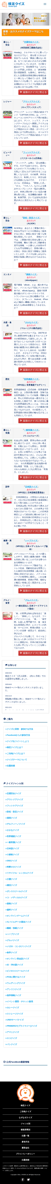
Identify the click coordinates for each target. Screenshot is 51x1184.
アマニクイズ (13, 1032)
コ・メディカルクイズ (17, 897)
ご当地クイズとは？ (16, 753)
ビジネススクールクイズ (18, 971)
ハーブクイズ (31, 540)
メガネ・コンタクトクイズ (19, 946)
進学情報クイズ (14, 995)
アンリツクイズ (14, 989)
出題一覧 (25, 1136)
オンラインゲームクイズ (18, 916)
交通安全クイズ (31, 42)
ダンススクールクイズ (17, 891)
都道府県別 (25, 1130)
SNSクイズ (12, 861)
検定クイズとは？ (15, 747)
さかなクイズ (31, 322)
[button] (5, 19)
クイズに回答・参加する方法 (20, 729)
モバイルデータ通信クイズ (19, 922)
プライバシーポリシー (25, 1154)
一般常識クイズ (31, 430)
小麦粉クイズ (13, 854)
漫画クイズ (31, 274)
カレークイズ (13, 1007)
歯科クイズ (12, 910)
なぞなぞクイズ (25, 1118)
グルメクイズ (31, 600)
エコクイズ (12, 1038)
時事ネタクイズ (14, 867)
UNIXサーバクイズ (15, 1020)
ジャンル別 (25, 1124)
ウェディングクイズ (16, 983)
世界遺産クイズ (31, 379)
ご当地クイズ (25, 1111)
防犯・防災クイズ (31, 218)
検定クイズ (25, 1105)
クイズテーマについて (17, 760)
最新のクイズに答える (34, 92)
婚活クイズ (12, 885)
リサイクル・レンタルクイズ (20, 873)
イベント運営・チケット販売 (20, 1001)
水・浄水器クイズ (15, 965)
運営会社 (25, 1148)
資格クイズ (12, 903)
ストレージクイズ (15, 1014)
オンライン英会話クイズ (18, 959)
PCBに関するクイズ (16, 977)
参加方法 (25, 1142)
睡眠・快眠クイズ (15, 928)
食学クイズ (12, 952)
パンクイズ (12, 1044)
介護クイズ (12, 879)
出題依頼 (11, 766)
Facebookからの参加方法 (18, 735)
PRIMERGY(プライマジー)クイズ (22, 1026)
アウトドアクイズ (31, 101)
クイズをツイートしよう (18, 741)
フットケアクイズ (31, 152)
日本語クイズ (31, 487)
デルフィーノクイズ (16, 824)
